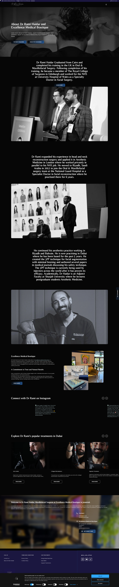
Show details (73, 584)
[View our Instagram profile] (82, 559)
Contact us (6, 558)
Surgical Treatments (46, 563)
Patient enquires (19, 42)
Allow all (100, 576)
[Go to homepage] (17, 4)
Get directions (88, 531)
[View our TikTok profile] (90, 559)
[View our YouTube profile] (86, 559)
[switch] (44, 585)
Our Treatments (45, 555)
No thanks (100, 583)
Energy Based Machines (46, 558)
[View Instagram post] (22, 415)
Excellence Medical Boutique (42, 360)
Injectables (43, 560)
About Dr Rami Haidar (9, 560)
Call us (6, 555)
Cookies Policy (25, 560)
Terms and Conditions (28, 555)
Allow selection (100, 579)
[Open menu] (106, 4)
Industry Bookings (36, 42)
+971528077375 (83, 516)
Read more (17, 383)
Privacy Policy (25, 558)
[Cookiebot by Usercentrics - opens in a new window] (16, 585)
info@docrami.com (83, 517)
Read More (59, 85)
